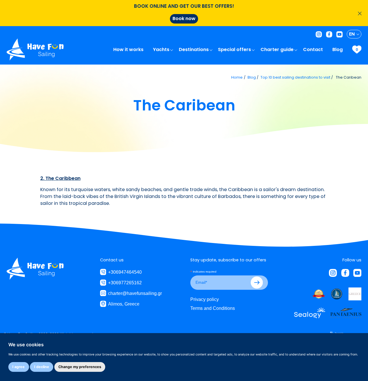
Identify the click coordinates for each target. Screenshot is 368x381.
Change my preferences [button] (79, 367)
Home (237, 77)
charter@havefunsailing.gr (135, 293)
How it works (129, 49)
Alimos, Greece (123, 303)
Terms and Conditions (212, 308)
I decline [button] (41, 367)
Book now (183, 18)
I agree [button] (18, 367)
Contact (313, 49)
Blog (338, 49)
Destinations (194, 49)
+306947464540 (125, 272)
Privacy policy (204, 299)
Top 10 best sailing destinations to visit (295, 77)
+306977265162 (125, 282)
